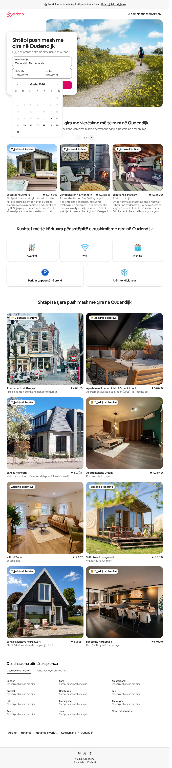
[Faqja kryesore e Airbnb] (15, 14)
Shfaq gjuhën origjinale (113, 4)
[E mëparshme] (78, 137)
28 (44, 125)
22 (50, 118)
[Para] (91, 137)
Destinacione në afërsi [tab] (19, 670)
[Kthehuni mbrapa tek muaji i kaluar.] (18, 84)
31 (18, 132)
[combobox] (42, 63)
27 (37, 125)
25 (24, 125)
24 (17, 125)
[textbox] (27, 75)
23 (57, 118)
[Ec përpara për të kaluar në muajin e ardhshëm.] (57, 84)
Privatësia (79, 762)
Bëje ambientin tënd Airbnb (144, 14)
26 (31, 125)
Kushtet (91, 762)
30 (57, 125)
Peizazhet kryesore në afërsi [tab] (52, 670)
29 (50, 125)
